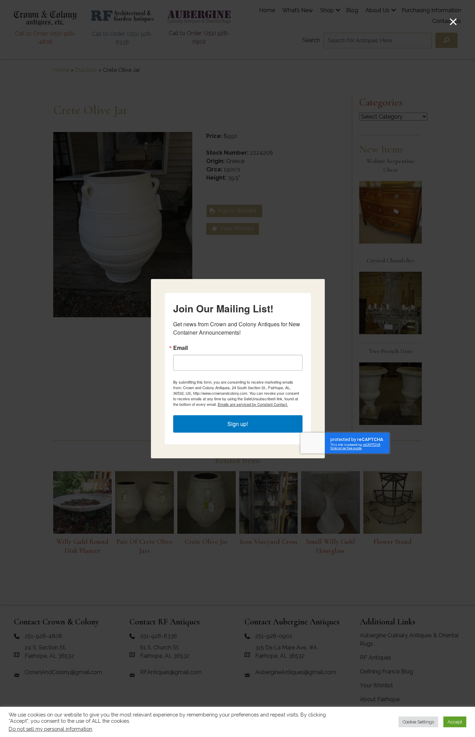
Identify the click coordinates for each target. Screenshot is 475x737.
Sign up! (237, 424)
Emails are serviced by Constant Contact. (253, 404)
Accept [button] (455, 721)
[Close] (453, 21)
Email (180, 348)
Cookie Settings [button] (418, 721)
